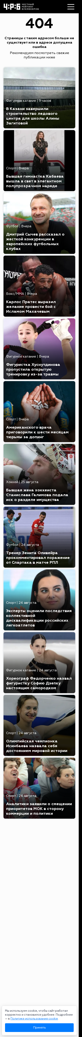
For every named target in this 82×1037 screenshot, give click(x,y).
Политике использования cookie (34, 1018)
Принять (39, 1027)
